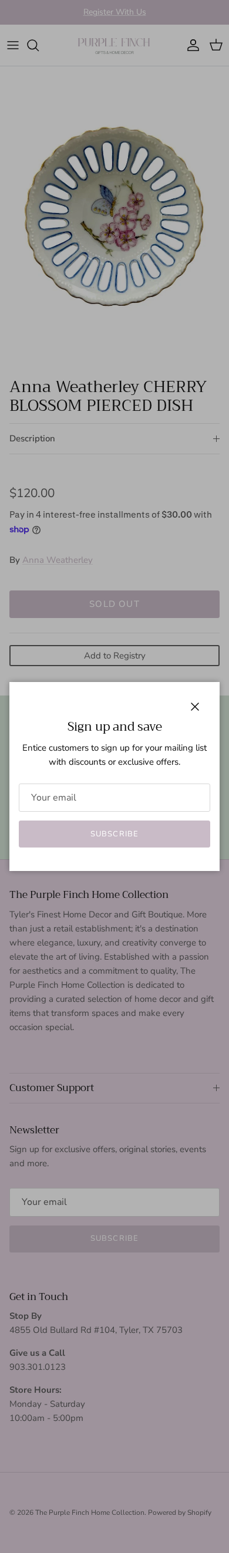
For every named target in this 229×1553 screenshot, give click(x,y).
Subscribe (114, 834)
